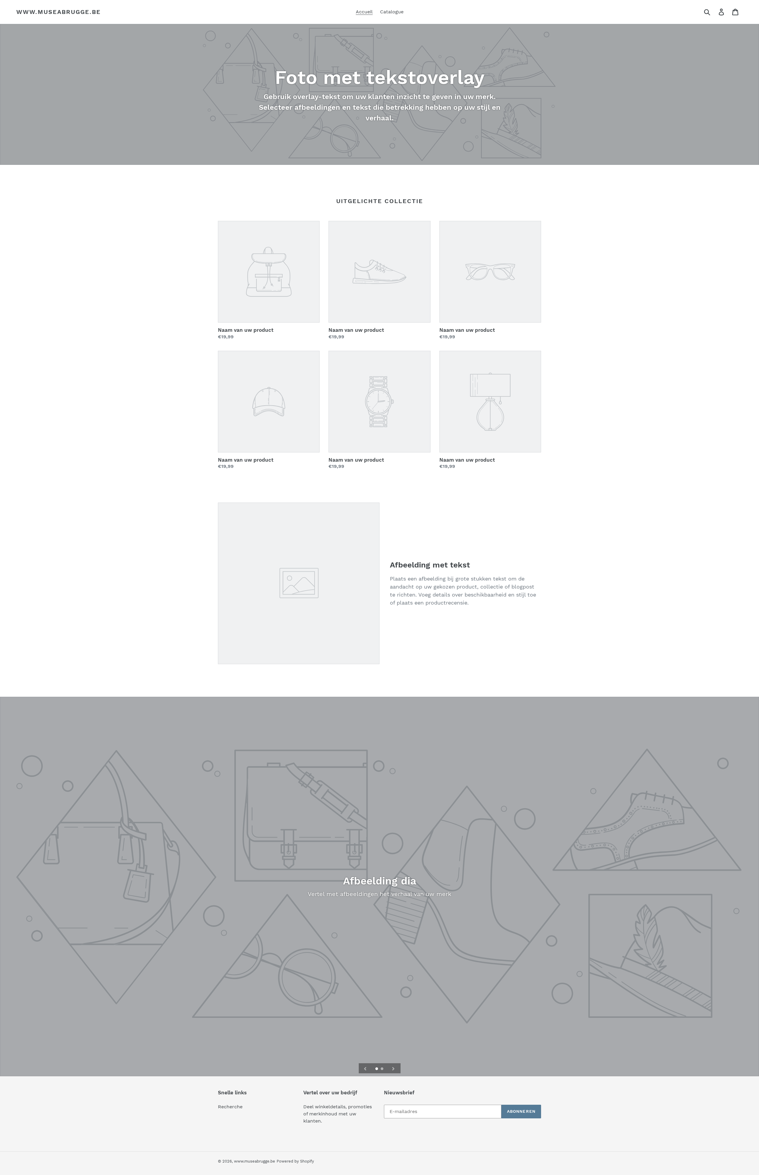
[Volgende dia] (393, 1068)
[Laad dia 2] (382, 1069)
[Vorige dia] (365, 1068)
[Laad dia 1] (377, 1069)
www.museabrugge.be (58, 11)
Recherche (230, 1106)
